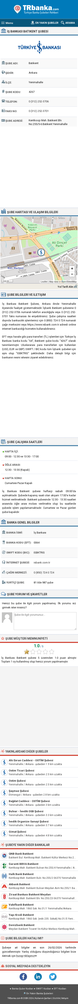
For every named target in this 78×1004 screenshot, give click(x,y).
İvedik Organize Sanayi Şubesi (29, 821)
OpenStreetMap (69, 281)
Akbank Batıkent (19, 884)
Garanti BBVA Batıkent (23, 863)
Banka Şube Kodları (22, 988)
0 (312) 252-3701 (39, 111)
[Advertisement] (39, 167)
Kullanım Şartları (43, 998)
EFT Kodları (60, 988)
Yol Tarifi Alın (65, 286)
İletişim (64, 998)
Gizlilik (56, 998)
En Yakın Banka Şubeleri (39, 993)
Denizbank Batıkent (21, 925)
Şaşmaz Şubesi (19, 790)
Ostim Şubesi (17, 780)
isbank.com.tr (42, 562)
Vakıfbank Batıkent (21, 904)
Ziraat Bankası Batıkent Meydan (30, 894)
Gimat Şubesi (17, 831)
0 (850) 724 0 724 (44, 572)
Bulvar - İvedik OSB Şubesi (26, 811)
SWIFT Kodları (43, 988)
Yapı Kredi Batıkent (21, 914)
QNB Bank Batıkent (21, 853)
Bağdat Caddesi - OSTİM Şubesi (29, 801)
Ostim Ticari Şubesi (21, 770)
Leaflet (44, 281)
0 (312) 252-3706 (39, 101)
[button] (39, 250)
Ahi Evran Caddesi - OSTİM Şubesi (31, 760)
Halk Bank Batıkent (21, 874)
